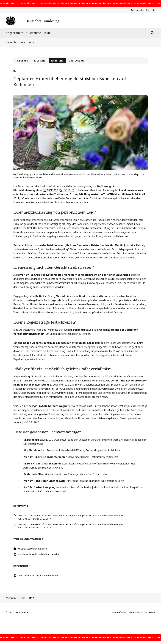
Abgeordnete (14, 33)
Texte (47, 33)
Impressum (149, 612)
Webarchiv (11, 42)
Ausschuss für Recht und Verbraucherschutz (39, 554)
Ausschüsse (33, 33)
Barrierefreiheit (119, 612)
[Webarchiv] (32, 20)
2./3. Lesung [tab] (76, 60)
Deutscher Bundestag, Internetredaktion (38, 575)
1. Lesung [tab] (22, 60)
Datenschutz (135, 612)
